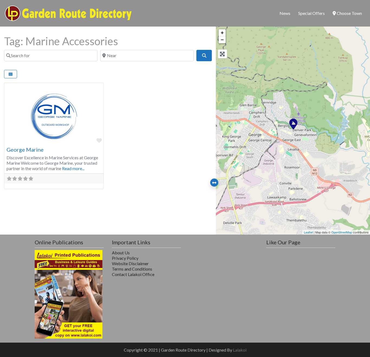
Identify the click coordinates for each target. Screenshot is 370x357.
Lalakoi (239, 349)
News (285, 13)
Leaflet (308, 232)
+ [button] (222, 32)
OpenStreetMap (341, 232)
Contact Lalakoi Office (133, 274)
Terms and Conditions (132, 268)
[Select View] (10, 74)
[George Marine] (293, 124)
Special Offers (311, 13)
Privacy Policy (125, 258)
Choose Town (349, 13)
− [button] (222, 40)
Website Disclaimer (130, 263)
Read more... (73, 168)
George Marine (25, 149)
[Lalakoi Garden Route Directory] (68, 12)
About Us (121, 252)
